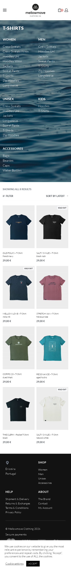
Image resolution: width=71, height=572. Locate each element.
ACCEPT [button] (33, 563)
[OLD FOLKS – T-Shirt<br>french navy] (19, 226)
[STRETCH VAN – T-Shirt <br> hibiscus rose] (52, 287)
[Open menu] (5, 10)
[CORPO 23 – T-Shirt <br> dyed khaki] (19, 347)
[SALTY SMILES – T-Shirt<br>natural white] (52, 408)
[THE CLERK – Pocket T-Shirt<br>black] (19, 408)
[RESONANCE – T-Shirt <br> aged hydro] (52, 347)
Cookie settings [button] (14, 563)
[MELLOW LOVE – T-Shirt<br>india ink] (19, 287)
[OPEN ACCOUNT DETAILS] (66, 10)
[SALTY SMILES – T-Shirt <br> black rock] (52, 226)
